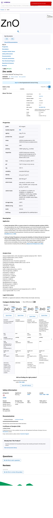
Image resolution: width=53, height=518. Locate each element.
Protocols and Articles (8, 58)
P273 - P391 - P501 (44, 394)
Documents (5, 431)
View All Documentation (10, 42)
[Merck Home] (7, 2)
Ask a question (22, 76)
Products (2, 9)
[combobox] (26, 5)
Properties (5, 47)
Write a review (14, 76)
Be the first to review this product (14, 472)
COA (7, 39)
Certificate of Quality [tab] (19, 419)
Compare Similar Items (8, 51)
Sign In (16, 82)
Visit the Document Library (10, 447)
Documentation (6, 56)
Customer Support (24, 433)
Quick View (9, 315)
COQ (12, 39)
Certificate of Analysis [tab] (8, 419)
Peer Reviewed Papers (8, 61)
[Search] (50, 6)
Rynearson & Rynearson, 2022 (35, 243)
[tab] (3, 9)
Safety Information (7, 54)
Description (5, 49)
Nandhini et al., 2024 (10, 234)
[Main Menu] (2, 2)
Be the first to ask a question (12, 460)
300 (20, 130)
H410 (28, 394)
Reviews (4, 65)
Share (49, 68)
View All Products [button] (26, 385)
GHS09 (4, 397)
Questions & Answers (8, 63)
